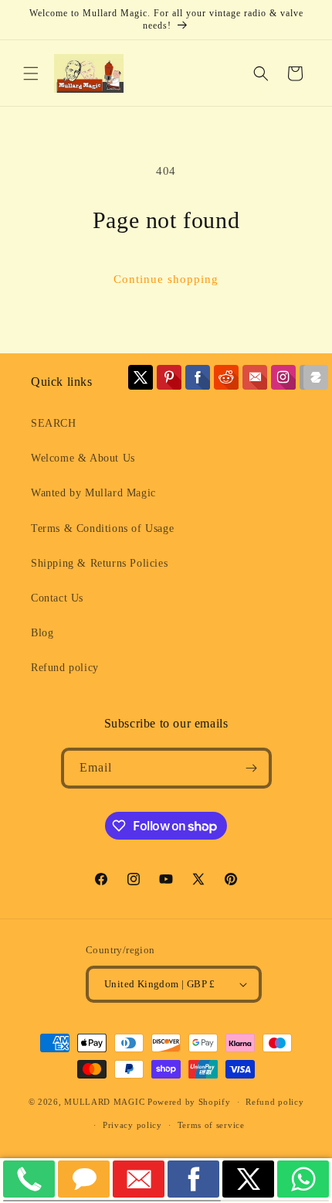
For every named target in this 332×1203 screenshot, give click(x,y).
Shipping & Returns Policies (99, 563)
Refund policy (65, 667)
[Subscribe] (252, 768)
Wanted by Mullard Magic (93, 493)
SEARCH (53, 423)
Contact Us (57, 598)
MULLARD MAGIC (104, 1101)
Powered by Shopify (189, 1101)
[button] (31, 73)
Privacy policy (132, 1125)
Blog (42, 633)
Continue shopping (166, 279)
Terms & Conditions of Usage (102, 528)
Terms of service (211, 1125)
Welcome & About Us (83, 458)
